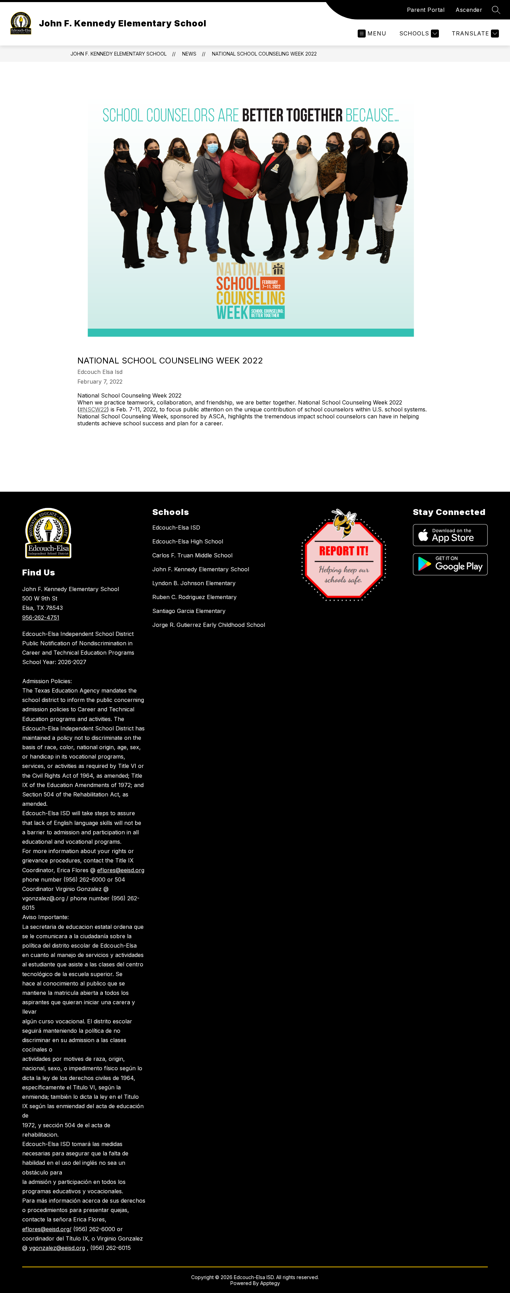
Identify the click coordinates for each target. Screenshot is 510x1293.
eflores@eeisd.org (120, 870)
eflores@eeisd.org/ (46, 1229)
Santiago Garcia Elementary (189, 610)
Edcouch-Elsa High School (187, 541)
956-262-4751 (40, 617)
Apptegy (270, 1283)
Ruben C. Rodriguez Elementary (194, 597)
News (189, 54)
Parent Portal (426, 9)
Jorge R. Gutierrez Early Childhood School (208, 624)
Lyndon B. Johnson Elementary (194, 583)
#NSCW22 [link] (93, 409)
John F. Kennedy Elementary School (118, 54)
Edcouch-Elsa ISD (176, 527)
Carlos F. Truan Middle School (192, 555)
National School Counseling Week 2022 (264, 54)
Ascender (469, 9)
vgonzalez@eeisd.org (57, 1247)
